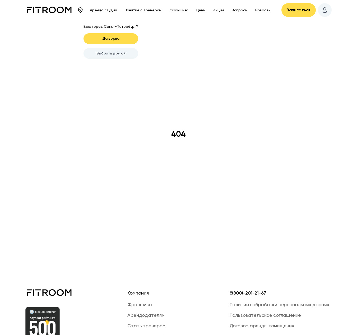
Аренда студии (103, 10)
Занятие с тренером (143, 10)
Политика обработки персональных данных (279, 304)
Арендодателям (145, 315)
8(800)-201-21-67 (248, 293)
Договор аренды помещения (262, 325)
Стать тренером (146, 325)
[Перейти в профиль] (325, 10)
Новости (263, 10)
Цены (201, 10)
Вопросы (240, 10)
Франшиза (178, 10)
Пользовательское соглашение (265, 315)
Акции (218, 10)
